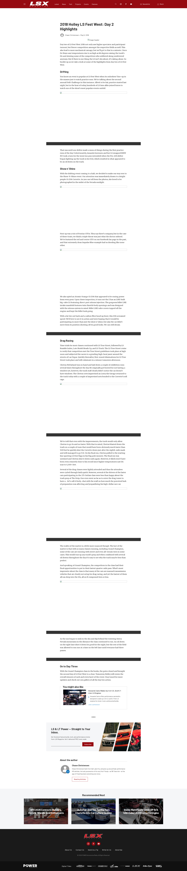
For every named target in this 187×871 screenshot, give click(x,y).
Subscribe (87, 744)
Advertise (118, 850)
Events (86, 4)
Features (94, 4)
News (64, 4)
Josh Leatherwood (94, 704)
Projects (78, 4)
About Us (68, 850)
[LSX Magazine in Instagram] (88, 844)
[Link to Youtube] (131, 4)
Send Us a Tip (93, 850)
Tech (70, 4)
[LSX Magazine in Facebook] (93, 844)
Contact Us (80, 850)
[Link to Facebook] (126, 4)
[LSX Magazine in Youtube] (99, 844)
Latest (57, 4)
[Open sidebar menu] (24, 4)
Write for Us (106, 850)
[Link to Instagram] (121, 4)
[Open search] (115, 4)
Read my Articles (80, 779)
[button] (93, 40)
